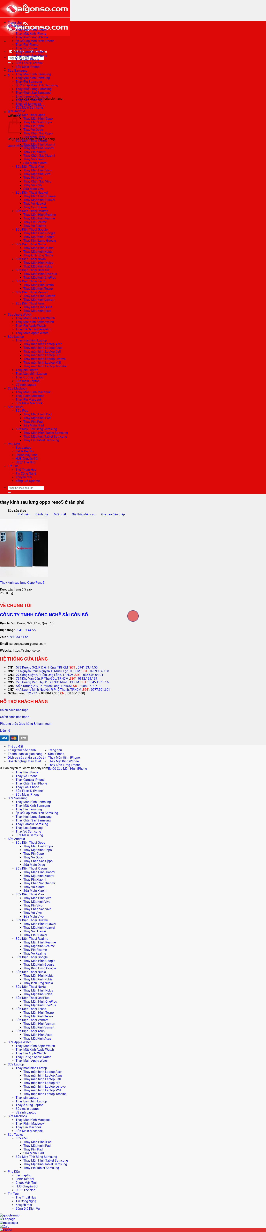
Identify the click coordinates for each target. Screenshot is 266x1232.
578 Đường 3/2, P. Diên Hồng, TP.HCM (42, 667)
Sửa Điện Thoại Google (32, 229)
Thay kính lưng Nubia (38, 255)
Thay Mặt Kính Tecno (38, 288)
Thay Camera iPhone (30, 52)
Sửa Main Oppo (34, 137)
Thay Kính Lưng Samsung (34, 89)
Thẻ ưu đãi (15, 746)
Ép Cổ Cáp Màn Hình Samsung (37, 85)
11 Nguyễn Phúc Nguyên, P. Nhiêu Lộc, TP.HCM (48, 671)
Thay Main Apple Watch (32, 333)
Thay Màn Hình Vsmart (39, 296)
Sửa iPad (22, 410)
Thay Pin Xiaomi (34, 152)
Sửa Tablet (15, 407)
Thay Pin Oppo (33, 126)
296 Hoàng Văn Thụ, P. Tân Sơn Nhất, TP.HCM (47, 682)
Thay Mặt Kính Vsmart (38, 300)
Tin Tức (13, 466)
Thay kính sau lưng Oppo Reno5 (22, 582)
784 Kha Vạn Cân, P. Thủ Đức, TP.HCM (42, 678)
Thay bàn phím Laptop (31, 374)
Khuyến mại (24, 477)
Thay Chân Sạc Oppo (38, 133)
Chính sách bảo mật (14, 710)
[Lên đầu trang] (49, 744)
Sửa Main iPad (33, 425)
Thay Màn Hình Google (39, 233)
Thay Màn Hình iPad (37, 414)
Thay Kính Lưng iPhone (32, 37)
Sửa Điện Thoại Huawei (32, 192)
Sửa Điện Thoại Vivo (30, 166)
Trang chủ (15, 22)
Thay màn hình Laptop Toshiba (45, 366)
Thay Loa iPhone (27, 59)
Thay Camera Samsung (32, 96)
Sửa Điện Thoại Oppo (30, 115)
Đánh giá (41, 514)
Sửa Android (16, 111)
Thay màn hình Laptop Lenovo (44, 359)
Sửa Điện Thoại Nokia (31, 259)
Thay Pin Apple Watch (31, 325)
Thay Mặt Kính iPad (37, 418)
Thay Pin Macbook (28, 399)
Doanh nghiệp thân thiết (24, 761)
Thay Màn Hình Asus (37, 307)
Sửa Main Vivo (33, 189)
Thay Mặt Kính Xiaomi (38, 148)
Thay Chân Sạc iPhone (31, 56)
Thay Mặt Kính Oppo (37, 122)
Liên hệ (5, 730)
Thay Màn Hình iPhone (31, 30)
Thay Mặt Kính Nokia (37, 266)
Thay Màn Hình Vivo (37, 170)
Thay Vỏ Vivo (32, 185)
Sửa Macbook (17, 388)
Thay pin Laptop (27, 370)
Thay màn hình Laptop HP (41, 355)
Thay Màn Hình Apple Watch (35, 318)
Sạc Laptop (23, 447)
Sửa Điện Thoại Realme (32, 211)
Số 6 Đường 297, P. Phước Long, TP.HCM (44, 686)
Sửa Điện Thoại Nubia (31, 244)
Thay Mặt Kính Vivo (36, 174)
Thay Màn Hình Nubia (38, 248)
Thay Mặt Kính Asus (37, 311)
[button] (9, 75)
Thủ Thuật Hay (26, 470)
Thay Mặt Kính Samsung (33, 78)
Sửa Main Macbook (29, 403)
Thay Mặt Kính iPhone (31, 33)
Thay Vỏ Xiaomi (34, 159)
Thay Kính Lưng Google (39, 240)
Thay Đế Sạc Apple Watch (33, 329)
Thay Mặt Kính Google (38, 237)
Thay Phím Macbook (30, 396)
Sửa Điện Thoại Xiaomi (32, 141)
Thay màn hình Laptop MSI (42, 362)
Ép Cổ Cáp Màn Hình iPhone (35, 41)
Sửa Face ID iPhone (29, 63)
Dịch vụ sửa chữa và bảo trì (27, 757)
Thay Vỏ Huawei (34, 203)
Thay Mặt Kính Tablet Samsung (45, 436)
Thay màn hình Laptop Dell (42, 351)
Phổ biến (24, 514)
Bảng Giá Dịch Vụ (28, 481)
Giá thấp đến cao (83, 514)
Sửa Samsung (17, 70)
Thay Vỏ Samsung (28, 104)
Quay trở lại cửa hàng (22, 146)
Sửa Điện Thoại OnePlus (32, 270)
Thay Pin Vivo (32, 178)
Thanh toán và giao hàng (25, 754)
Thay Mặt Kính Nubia (38, 252)
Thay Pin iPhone (27, 45)
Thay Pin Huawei (35, 207)
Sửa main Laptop (28, 381)
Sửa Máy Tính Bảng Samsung (36, 429)
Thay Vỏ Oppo (33, 130)
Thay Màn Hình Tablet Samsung (45, 433)
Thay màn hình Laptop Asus (42, 348)
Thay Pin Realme (35, 222)
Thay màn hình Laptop (31, 340)
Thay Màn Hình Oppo (38, 118)
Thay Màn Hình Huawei (39, 196)
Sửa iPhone (16, 26)
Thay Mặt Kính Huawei (39, 200)
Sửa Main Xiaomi (35, 163)
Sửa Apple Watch (20, 314)
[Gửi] (9, 62)
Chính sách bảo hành (14, 717)
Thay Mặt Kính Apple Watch (35, 322)
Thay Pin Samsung (29, 809)
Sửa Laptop (16, 337)
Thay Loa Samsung (29, 100)
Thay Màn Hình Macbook (33, 392)
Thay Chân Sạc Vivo (37, 181)
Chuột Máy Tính (27, 455)
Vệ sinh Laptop (26, 385)
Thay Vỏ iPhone (26, 48)
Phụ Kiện (14, 444)
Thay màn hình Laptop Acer (42, 344)
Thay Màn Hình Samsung (33, 74)
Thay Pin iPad (33, 422)
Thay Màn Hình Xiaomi (39, 144)
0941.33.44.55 (26, 630)
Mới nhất (60, 514)
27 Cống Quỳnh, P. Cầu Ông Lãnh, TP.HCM (44, 675)
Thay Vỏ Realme (34, 226)
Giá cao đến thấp (113, 514)
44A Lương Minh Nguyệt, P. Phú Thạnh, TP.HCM (48, 689)
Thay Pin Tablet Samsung (41, 440)
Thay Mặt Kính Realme (39, 218)
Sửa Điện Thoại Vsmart (32, 292)
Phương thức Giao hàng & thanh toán (25, 724)
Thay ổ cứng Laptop (29, 377)
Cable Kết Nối (25, 451)
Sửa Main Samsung (29, 107)
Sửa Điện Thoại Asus (30, 303)
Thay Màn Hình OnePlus (40, 274)
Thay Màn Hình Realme (39, 215)
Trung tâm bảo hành (22, 750)
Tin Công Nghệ (26, 473)
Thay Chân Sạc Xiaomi (39, 155)
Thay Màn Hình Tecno (38, 285)
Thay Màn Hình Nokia (38, 263)
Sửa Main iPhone (27, 67)
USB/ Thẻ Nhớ (25, 462)
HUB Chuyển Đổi (27, 459)
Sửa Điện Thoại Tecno (31, 281)
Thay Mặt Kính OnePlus (39, 277)
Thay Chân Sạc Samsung (33, 93)
